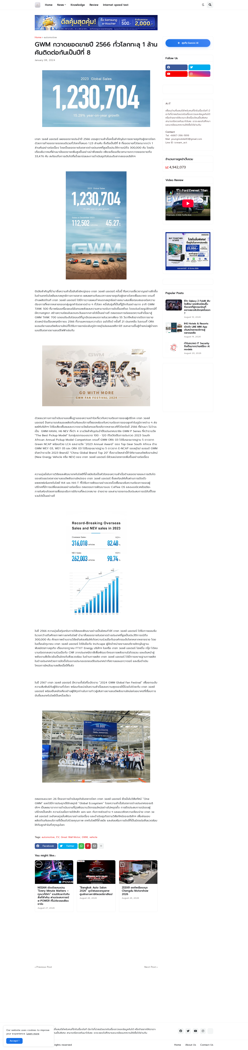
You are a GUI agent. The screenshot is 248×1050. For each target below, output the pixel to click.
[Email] (94, 846)
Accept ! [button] (14, 1041)
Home (38, 37)
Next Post (150, 967)
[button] (203, 5)
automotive (50, 37)
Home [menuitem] (48, 5)
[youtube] (177, 74)
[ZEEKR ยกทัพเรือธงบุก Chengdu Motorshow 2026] (138, 872)
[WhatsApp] (81, 846)
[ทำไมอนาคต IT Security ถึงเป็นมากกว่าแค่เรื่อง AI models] (174, 347)
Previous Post (44, 967)
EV (57, 837)
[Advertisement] (116, 938)
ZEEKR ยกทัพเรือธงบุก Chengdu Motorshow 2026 (135, 891)
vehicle (93, 837)
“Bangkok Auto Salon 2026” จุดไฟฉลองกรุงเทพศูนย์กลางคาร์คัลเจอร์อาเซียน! (96, 891)
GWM (85, 837)
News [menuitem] (60, 5)
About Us (190, 1045)
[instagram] (199, 74)
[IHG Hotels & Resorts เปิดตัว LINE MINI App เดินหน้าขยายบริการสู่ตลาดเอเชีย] (174, 327)
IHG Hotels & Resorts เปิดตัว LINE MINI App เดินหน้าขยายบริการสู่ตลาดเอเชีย (196, 328)
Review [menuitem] (94, 5)
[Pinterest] (88, 846)
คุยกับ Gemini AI (187, 43)
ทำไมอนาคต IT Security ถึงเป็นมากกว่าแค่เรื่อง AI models (197, 346)
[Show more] (101, 846)
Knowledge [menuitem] (78, 5)
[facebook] (177, 67)
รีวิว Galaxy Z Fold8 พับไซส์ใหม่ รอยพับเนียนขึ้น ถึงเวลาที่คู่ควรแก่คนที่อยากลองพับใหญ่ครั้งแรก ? (197, 307)
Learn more (32, 1033)
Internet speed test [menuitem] (115, 5)
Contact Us (206, 1045)
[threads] (210, 1031)
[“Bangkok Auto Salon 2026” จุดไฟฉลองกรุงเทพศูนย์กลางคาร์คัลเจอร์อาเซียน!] (96, 872)
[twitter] (199, 67)
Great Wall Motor (70, 837)
